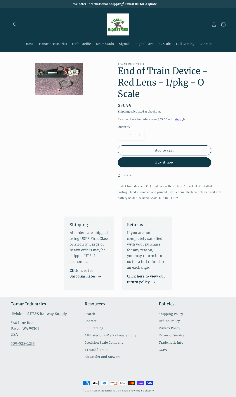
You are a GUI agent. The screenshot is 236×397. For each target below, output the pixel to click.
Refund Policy (169, 321)
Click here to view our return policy (146, 279)
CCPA (163, 350)
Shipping (124, 111)
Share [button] (127, 175)
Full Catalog (94, 328)
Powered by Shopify (142, 390)
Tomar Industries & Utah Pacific (111, 390)
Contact (91, 321)
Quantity (124, 127)
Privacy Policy (169, 328)
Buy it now (164, 163)
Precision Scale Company (104, 342)
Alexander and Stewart (102, 357)
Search (90, 314)
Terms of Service (171, 335)
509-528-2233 (23, 343)
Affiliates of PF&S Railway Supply (110, 335)
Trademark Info (171, 342)
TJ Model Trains (97, 350)
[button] (15, 24)
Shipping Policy (171, 314)
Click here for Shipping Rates (83, 273)
